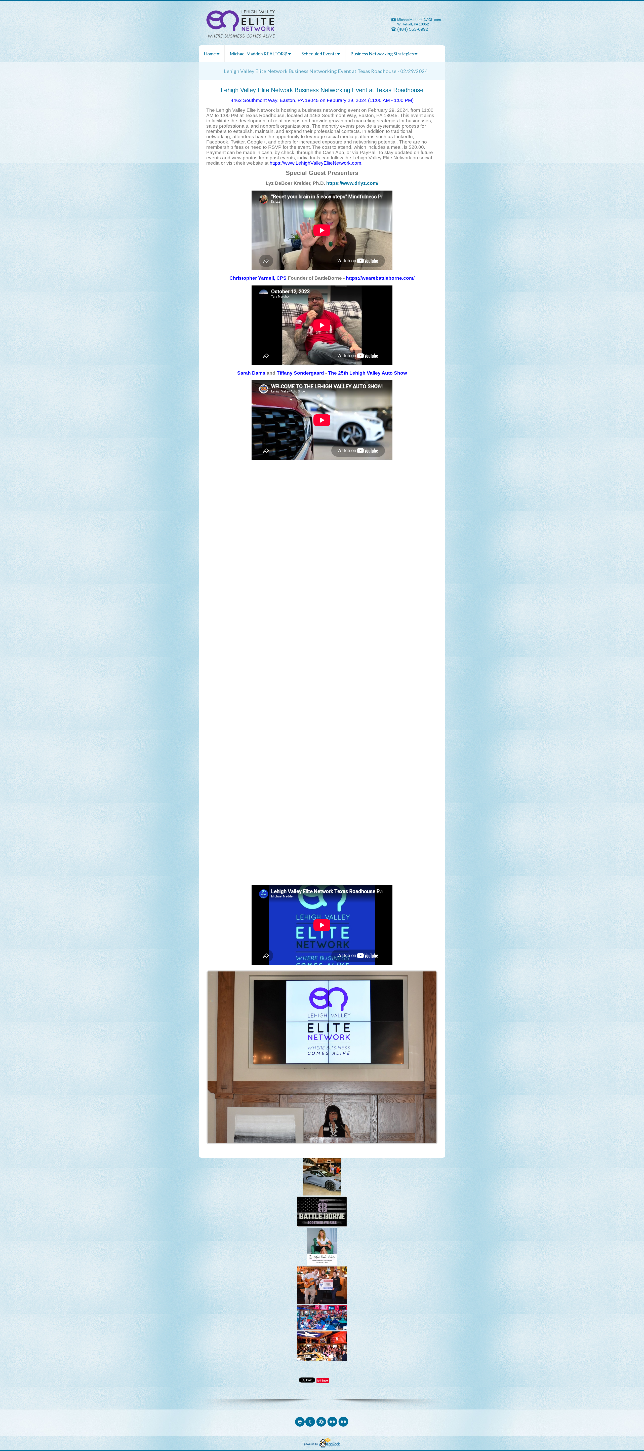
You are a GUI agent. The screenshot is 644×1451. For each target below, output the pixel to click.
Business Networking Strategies (382, 53)
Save (324, 1380)
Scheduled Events (319, 53)
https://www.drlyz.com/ (352, 183)
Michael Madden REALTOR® (259, 53)
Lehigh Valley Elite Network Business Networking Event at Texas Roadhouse (322, 90)
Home (210, 53)
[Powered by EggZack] (322, 1446)
